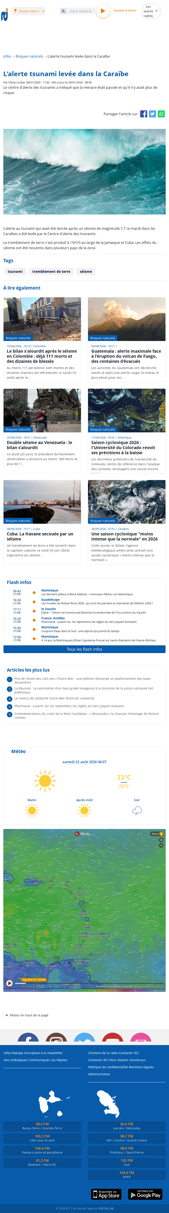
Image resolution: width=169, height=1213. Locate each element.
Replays (17, 1053)
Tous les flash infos (84, 649)
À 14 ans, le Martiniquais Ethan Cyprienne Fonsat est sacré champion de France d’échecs (98, 640)
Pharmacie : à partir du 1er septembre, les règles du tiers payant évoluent (89, 621)
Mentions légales (141, 1067)
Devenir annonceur (131, 1060)
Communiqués (39, 1060)
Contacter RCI (129, 1053)
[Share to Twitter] (152, 113)
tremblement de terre (51, 271)
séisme (86, 271)
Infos (7, 1053)
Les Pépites (59, 1060)
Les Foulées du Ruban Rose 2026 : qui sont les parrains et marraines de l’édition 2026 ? (97, 603)
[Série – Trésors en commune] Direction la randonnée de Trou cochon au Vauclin (93, 612)
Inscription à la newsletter (43, 1053)
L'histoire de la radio (103, 1053)
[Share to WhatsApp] (161, 113)
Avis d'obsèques (16, 1060)
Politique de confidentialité (108, 1067)
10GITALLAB (106, 1208)
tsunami (15, 271)
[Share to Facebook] (143, 113)
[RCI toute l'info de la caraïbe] (4, 15)
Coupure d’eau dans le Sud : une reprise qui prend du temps (80, 631)
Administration (99, 1074)
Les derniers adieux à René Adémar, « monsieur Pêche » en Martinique (87, 594)
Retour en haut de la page (29, 1015)
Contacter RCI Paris (102, 1060)
